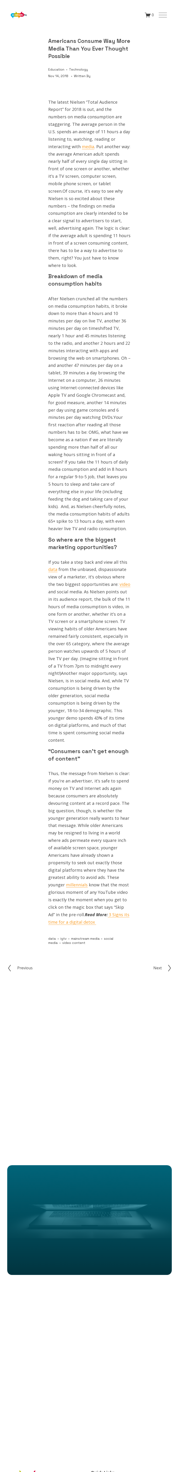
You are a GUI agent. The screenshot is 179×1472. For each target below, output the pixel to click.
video (125, 584)
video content (73, 943)
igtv (63, 938)
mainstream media (85, 938)
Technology (78, 69)
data (52, 569)
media (88, 146)
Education (56, 69)
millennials (77, 885)
